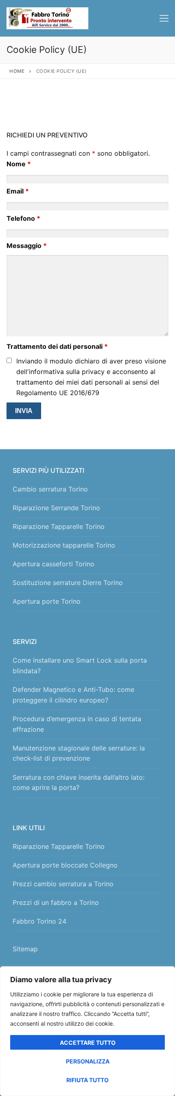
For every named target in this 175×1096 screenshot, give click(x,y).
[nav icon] (164, 18)
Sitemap (27, 949)
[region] (87, 1031)
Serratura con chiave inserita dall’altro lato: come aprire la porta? (78, 782)
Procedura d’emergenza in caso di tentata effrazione (77, 724)
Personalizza (87, 1061)
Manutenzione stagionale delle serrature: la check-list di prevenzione (79, 753)
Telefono (23, 218)
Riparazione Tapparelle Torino (59, 526)
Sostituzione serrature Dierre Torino (68, 582)
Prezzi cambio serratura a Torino (63, 884)
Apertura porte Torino (47, 601)
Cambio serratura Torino (50, 489)
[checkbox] (9, 360)
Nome (19, 164)
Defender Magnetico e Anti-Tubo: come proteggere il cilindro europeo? (73, 694)
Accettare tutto (88, 1042)
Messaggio (27, 245)
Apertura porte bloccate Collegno (65, 865)
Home (16, 71)
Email (18, 191)
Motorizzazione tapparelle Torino (64, 545)
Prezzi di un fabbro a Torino (56, 902)
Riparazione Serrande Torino (56, 508)
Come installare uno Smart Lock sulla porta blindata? (80, 665)
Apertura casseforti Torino (53, 564)
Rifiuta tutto (87, 1079)
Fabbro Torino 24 (39, 921)
